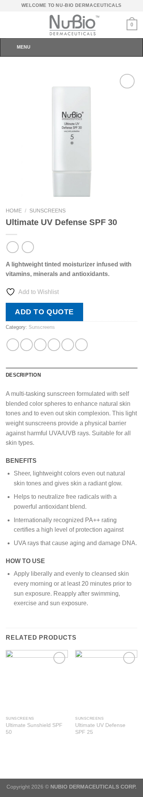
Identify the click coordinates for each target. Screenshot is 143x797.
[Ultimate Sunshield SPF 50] (37, 681)
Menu (24, 47)
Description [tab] (23, 375)
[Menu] (10, 24)
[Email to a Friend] (54, 344)
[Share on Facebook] (26, 344)
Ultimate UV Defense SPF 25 (100, 728)
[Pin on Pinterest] (67, 344)
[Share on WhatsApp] (12, 344)
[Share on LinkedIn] (81, 344)
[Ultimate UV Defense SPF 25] (106, 681)
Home (14, 211)
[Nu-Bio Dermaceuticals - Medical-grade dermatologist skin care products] (72, 24)
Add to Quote (44, 312)
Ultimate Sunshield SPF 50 (34, 728)
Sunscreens (47, 211)
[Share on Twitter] (40, 344)
